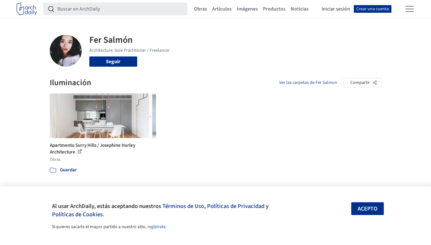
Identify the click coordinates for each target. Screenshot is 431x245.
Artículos (222, 8)
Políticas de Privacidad (235, 206)
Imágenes (247, 8)
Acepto (367, 209)
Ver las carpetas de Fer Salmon (308, 82)
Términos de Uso (183, 206)
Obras (200, 8)
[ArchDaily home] (27, 9)
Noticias (299, 8)
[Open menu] (410, 9)
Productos (274, 8)
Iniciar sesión (336, 8)
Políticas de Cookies (77, 214)
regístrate (156, 227)
